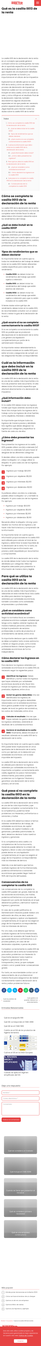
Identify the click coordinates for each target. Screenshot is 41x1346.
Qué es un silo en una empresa (17, 1300)
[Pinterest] (20, 990)
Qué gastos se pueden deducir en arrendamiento (31, 1000)
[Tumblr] (31, 990)
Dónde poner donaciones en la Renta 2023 (21, 1292)
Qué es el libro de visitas (14, 1305)
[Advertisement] (20, 35)
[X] (15, 990)
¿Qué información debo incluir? (22, 153)
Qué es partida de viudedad (9, 1000)
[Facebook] (4, 990)
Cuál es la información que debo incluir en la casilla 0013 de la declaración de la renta (19, 147)
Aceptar (20, 1341)
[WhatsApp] (25, 990)
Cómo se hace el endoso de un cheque (20, 1296)
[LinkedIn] (36, 990)
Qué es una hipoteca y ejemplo (17, 1309)
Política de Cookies (26, 1336)
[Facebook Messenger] (9, 990)
